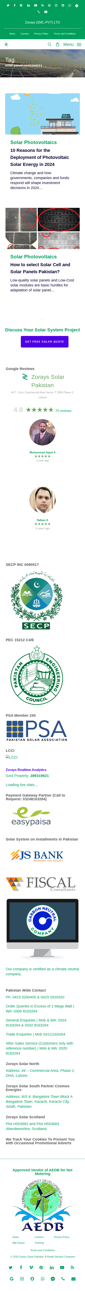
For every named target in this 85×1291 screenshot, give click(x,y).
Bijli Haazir (19, 1242)
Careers (39, 1237)
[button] (72, 44)
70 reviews (63, 411)
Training (39, 1242)
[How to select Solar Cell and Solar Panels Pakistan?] (42, 228)
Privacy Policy (62, 1237)
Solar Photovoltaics (33, 142)
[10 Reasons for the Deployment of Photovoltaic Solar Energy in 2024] (42, 114)
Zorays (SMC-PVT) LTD (42, 22)
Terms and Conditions (42, 1250)
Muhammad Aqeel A (42, 452)
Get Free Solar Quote (44, 341)
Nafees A (42, 520)
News (16, 1237)
